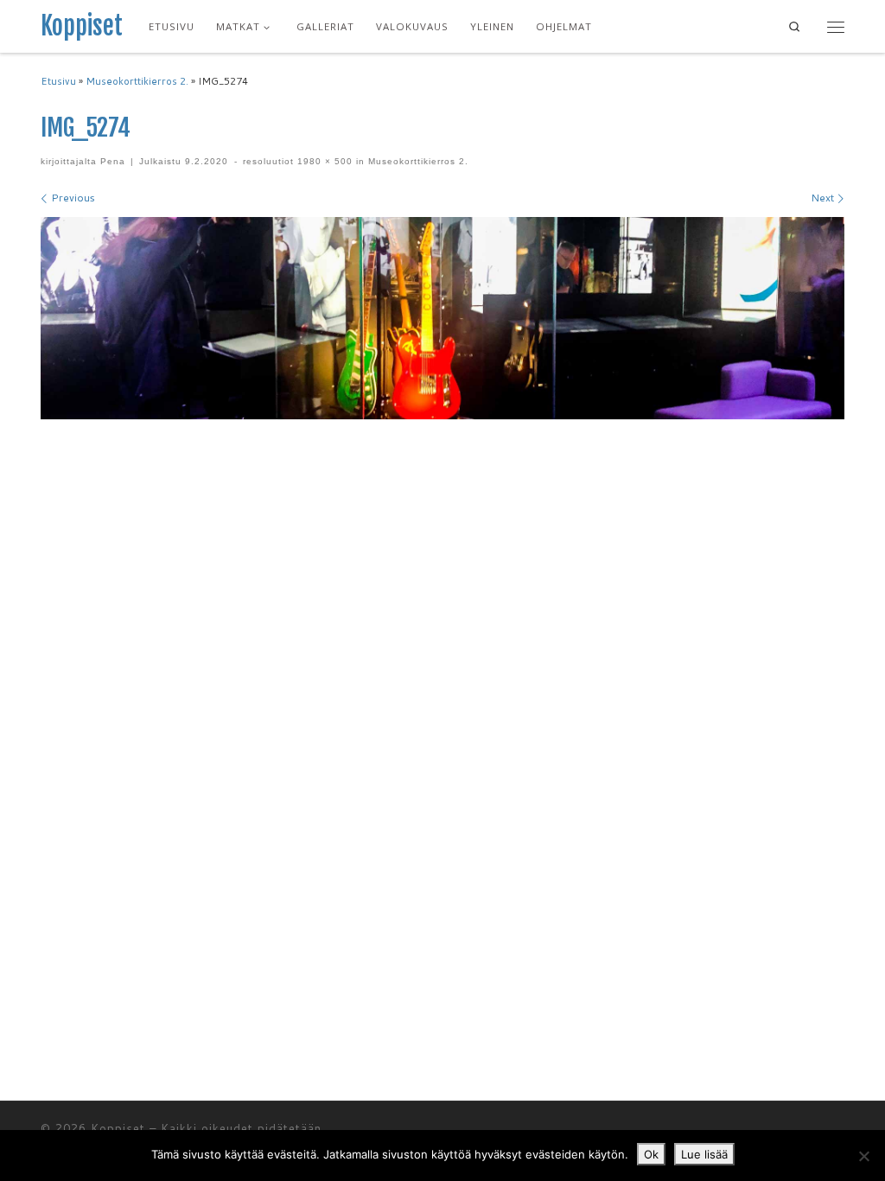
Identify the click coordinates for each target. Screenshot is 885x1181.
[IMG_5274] (442, 318)
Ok (651, 1154)
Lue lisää (704, 1154)
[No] (863, 1156)
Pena (112, 161)
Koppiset (118, 1128)
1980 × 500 (323, 161)
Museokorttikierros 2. (137, 81)
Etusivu (58, 81)
